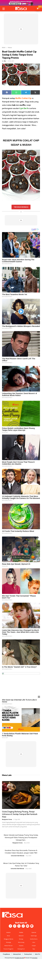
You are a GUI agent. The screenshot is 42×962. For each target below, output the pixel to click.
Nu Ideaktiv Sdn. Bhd (19, 957)
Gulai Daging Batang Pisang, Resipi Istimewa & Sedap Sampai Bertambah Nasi (19, 814)
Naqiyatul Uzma (7, 819)
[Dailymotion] (31, 926)
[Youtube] (27, 926)
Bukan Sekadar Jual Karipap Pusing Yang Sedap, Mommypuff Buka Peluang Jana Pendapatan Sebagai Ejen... (21, 837)
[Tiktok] (23, 926)
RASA (3, 47)
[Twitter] (19, 926)
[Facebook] (10, 926)
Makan (10, 47)
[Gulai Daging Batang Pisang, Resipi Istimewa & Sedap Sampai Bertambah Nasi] (21, 795)
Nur (5, 61)
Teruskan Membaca (21, 207)
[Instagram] (14, 926)
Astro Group (34, 957)
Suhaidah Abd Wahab (17, 855)
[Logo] (21, 8)
